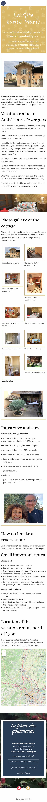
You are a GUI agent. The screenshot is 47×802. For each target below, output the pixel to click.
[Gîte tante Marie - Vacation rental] (23, 675)
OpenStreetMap (34, 705)
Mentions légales (23, 773)
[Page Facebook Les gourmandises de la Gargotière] (19, 788)
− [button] (4, 654)
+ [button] (4, 651)
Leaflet (19, 705)
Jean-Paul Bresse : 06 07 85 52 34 (23, 768)
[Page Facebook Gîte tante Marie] (28, 788)
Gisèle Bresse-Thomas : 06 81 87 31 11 (23, 761)
